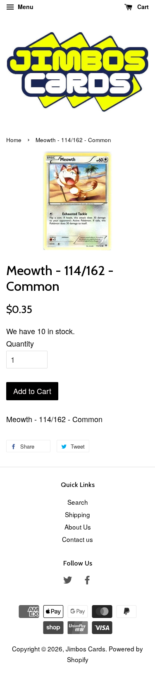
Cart (142, 6)
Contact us (77, 539)
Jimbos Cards (85, 648)
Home (13, 140)
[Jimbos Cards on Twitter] (67, 580)
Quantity (20, 343)
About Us (77, 526)
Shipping (77, 514)
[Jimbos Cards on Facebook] (87, 580)
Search (77, 501)
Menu (24, 6)
